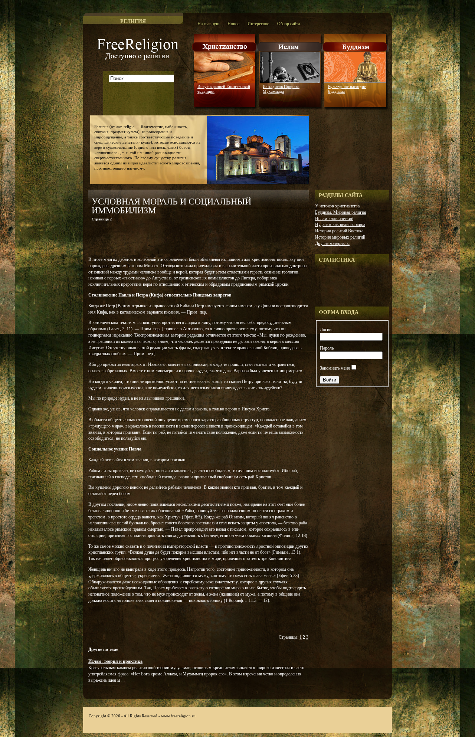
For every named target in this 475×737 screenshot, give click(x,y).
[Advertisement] (175, 240)
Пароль (327, 348)
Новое (233, 23)
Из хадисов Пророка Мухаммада (281, 89)
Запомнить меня (335, 368)
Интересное (258, 23)
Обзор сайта (288, 23)
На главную (208, 23)
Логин (325, 329)
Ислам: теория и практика (115, 661)
